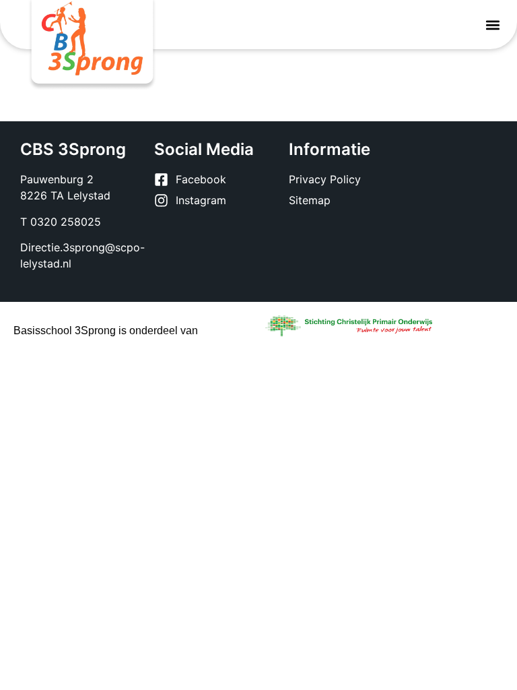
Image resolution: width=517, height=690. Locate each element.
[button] (492, 24)
